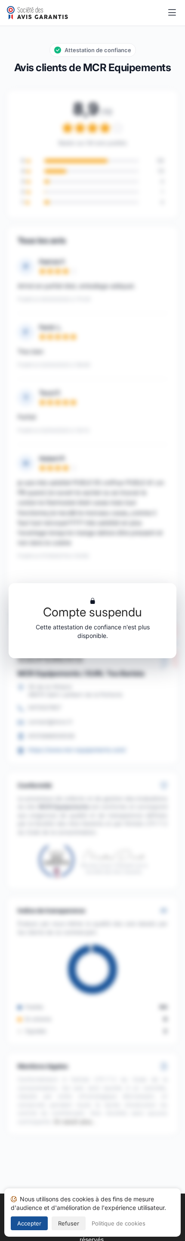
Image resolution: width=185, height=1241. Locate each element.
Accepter (29, 1223)
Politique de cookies (118, 1223)
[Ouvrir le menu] (172, 13)
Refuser (68, 1223)
